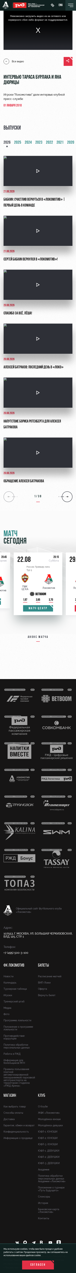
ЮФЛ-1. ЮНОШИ (47, 1131)
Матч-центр (38, 608)
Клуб (41, 1096)
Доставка (9, 1119)
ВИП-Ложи (44, 982)
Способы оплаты (13, 1112)
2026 (7, 142)
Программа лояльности (17, 1020)
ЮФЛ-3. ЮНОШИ (48, 1144)
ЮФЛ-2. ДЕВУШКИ (48, 1156)
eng (61, 5)
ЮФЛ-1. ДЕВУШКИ (48, 1150)
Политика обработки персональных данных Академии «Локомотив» (52, 1178)
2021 (60, 142)
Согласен (38, 1265)
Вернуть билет (46, 995)
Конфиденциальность (16, 1131)
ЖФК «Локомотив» (49, 1112)
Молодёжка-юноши (49, 1119)
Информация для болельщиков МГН (14, 1061)
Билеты (43, 965)
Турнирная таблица (15, 988)
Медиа (7, 1007)
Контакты (43, 1218)
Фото (6, 1014)
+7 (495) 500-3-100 (16, 952)
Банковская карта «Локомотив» (48, 1210)
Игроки (8, 995)
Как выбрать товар (15, 1106)
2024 (28, 142)
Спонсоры (44, 1196)
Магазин (10, 1096)
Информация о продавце (18, 1138)
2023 (38, 142)
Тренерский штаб (14, 1001)
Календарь (10, 982)
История (43, 1203)
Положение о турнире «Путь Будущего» (51, 1189)
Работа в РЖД (12, 1053)
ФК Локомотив (14, 965)
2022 (49, 142)
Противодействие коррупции (14, 1037)
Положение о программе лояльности (18, 1028)
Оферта (42, 988)
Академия (43, 1169)
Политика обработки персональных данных (17, 1046)
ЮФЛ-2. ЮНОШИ (47, 1138)
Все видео (18, 61)
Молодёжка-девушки (50, 1125)
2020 (70, 142)
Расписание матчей (49, 976)
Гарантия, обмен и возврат (19, 1125)
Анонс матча (38, 637)
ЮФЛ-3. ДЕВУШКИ (49, 1163)
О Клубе (43, 1106)
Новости (8, 976)
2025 (17, 142)
